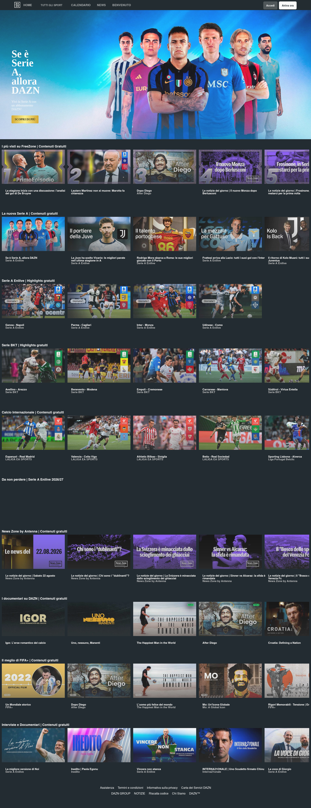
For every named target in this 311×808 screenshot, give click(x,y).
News (101, 5)
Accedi (270, 5)
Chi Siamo (179, 793)
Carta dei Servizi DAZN (196, 787)
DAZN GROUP (120, 793)
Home (27, 5)
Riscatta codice (158, 793)
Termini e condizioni (130, 787)
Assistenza (107, 787)
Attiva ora (288, 5)
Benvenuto (121, 5)
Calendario (81, 5)
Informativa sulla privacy (162, 787)
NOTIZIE (139, 793)
